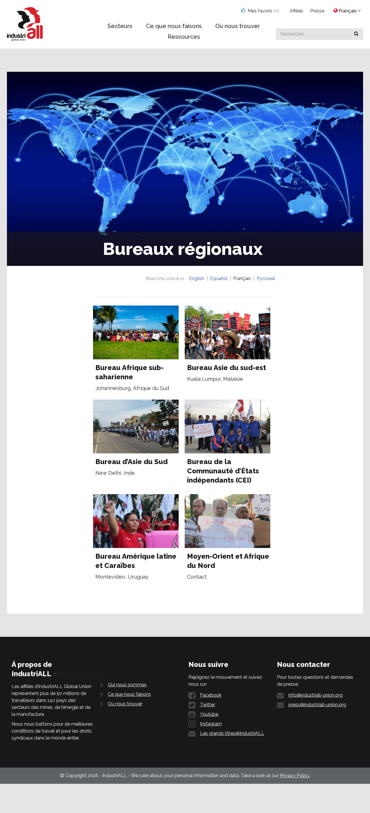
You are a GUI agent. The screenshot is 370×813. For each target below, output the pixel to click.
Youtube (209, 714)
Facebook (210, 695)
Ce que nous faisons (129, 694)
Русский (266, 278)
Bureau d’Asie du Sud (131, 461)
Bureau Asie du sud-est (226, 367)
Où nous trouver (125, 704)
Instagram (211, 723)
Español (218, 278)
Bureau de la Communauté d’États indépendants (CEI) (223, 470)
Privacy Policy (294, 775)
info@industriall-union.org (315, 695)
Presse (317, 11)
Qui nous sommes (127, 684)
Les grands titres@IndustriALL (232, 733)
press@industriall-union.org (317, 704)
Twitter (207, 704)
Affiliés (296, 11)
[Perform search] (356, 34)
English (196, 278)
